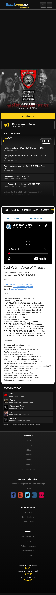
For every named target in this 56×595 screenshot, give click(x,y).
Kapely (28, 441)
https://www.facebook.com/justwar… (20, 284)
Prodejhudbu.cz (28, 517)
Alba (35, 210)
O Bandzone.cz (28, 551)
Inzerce (28, 489)
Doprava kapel (28, 522)
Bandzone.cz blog (28, 469)
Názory (45, 210)
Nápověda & (28, 536)
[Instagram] (34, 495)
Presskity (28, 512)
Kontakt (28, 541)
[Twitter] (27, 495)
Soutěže (28, 464)
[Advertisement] (28, 39)
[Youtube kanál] (20, 495)
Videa (7, 218)
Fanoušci (28, 455)
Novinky (15, 210)
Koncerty (28, 445)
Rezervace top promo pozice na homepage (28, 484)
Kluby (28, 460)
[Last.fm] (41, 495)
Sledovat (30, 116)
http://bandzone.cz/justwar (23, 287)
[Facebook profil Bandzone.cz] (13, 495)
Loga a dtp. (28, 556)
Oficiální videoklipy (17, 218)
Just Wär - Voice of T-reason (38, 218)
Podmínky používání (28, 546)
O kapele (26, 210)
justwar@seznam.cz (18, 289)
